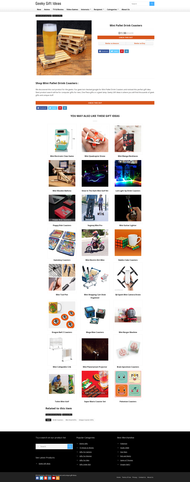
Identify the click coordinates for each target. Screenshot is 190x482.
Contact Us (142, 477)
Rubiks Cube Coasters (128, 260)
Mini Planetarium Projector (95, 367)
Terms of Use (126, 477)
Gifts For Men (84, 460)
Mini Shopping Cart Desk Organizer (95, 296)
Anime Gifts (83, 444)
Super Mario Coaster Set (95, 401)
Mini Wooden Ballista (62, 191)
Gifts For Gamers (85, 452)
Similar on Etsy (139, 43)
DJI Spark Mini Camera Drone (128, 294)
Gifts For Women (85, 456)
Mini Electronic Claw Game (62, 156)
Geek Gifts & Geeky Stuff (43, 15)
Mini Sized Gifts (71, 420)
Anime (47, 9)
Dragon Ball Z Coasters (62, 332)
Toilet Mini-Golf (62, 401)
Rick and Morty (125, 456)
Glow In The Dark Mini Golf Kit (95, 191)
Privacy (134, 477)
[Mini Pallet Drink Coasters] (64, 47)
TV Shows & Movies (86, 448)
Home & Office (57, 15)
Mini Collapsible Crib (62, 367)
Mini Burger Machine (128, 332)
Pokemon (123, 444)
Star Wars (123, 452)
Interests (85, 9)
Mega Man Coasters (95, 332)
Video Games (72, 9)
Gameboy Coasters (62, 260)
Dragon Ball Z (125, 465)
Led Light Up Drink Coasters (128, 191)
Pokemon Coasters (128, 401)
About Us (126, 9)
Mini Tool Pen (62, 294)
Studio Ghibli (124, 448)
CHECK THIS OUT (136, 37)
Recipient (98, 9)
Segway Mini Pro (95, 225)
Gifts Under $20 (85, 465)
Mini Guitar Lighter (127, 225)
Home (119, 477)
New (39, 9)
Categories (112, 9)
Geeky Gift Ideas (44, 464)
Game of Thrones (126, 460)
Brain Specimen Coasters (128, 367)
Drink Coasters (58, 420)
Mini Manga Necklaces (128, 156)
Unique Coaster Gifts (86, 420)
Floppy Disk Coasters (62, 225)
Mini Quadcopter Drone (95, 156)
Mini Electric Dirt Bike (95, 260)
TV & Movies (58, 9)
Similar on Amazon (112, 43)
